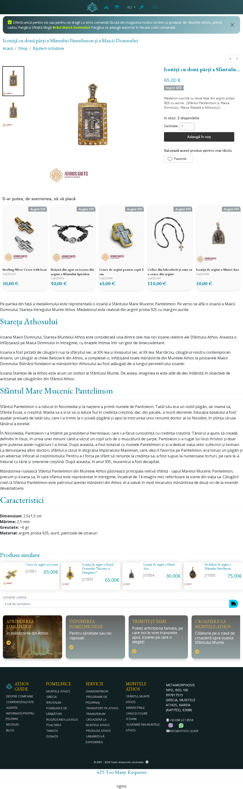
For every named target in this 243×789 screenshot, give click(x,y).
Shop (23, 48)
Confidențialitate (20, 702)
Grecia (51, 697)
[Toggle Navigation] (155, 7)
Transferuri (95, 714)
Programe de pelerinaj (96, 700)
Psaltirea (53, 725)
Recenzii (12, 724)
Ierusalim (53, 702)
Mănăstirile (135, 707)
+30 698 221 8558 (181, 720)
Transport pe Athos (102, 708)
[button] (178, 158)
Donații (52, 736)
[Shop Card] (117, 7)
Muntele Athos (58, 691)
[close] (232, 25)
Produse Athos (98, 731)
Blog (10, 730)
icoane (131, 719)
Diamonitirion (97, 691)
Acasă (8, 48)
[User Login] (142, 7)
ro (129, 7)
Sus (235, 759)
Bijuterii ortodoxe (48, 48)
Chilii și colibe (137, 713)
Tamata (52, 731)
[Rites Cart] (106, 7)
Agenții (11, 707)
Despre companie (19, 696)
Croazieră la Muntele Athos (98, 722)
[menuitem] (230, 58)
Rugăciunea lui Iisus (62, 719)
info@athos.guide (184, 731)
